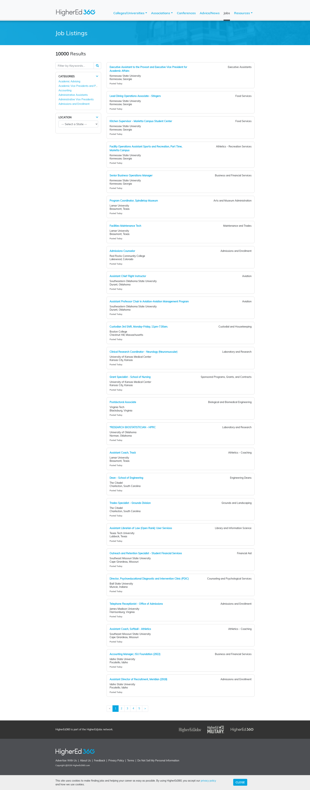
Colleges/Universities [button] (129, 13)
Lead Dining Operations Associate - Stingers (135, 96)
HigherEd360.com (81, 765)
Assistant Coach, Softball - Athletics (130, 629)
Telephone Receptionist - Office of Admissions (136, 603)
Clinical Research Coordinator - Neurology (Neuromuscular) (143, 351)
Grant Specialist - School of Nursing (130, 377)
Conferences (186, 13)
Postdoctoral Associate (123, 402)
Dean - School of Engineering (126, 477)
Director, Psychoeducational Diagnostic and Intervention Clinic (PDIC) (149, 578)
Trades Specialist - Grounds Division (130, 503)
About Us (85, 760)
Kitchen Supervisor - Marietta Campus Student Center (141, 121)
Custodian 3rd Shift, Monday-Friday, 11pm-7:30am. (139, 326)
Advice (210, 13)
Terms (130, 760)
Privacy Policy (116, 760)
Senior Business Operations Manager (131, 175)
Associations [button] (161, 13)
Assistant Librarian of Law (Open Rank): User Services (141, 528)
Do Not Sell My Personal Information (158, 760)
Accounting (64, 90)
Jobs (227, 13)
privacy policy (208, 780)
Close (240, 782)
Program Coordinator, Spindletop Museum (134, 200)
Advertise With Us (66, 760)
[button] (97, 76)
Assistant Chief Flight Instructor (128, 276)
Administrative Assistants (73, 95)
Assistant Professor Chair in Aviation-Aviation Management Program (149, 301)
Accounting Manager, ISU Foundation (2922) (135, 654)
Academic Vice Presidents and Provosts (81, 86)
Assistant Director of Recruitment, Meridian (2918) (138, 679)
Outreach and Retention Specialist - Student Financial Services (146, 553)
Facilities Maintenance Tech (125, 225)
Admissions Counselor (122, 251)
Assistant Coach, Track (123, 452)
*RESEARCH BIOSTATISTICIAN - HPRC (133, 427)
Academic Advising (69, 81)
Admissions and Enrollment (74, 104)
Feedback (99, 760)
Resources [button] (242, 13)
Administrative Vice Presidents (76, 99)
